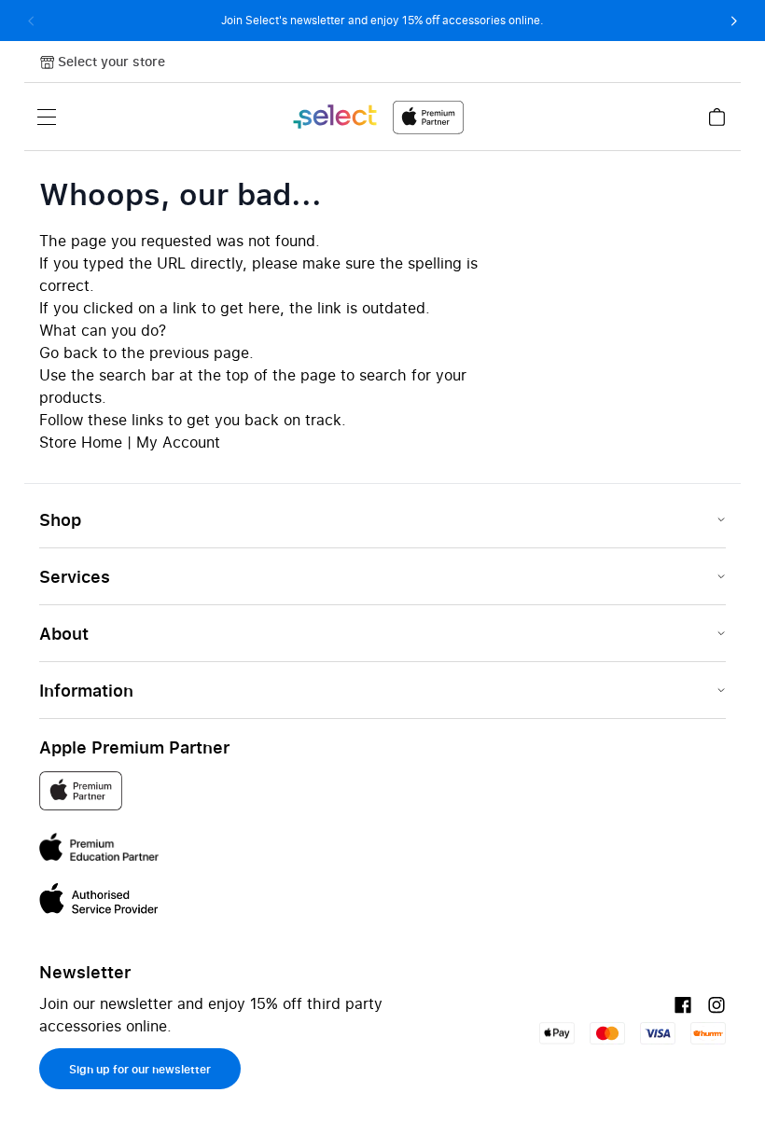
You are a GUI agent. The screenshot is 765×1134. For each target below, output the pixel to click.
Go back (68, 352)
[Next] (734, 20)
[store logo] (377, 117)
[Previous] (31, 20)
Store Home (80, 442)
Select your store (111, 61)
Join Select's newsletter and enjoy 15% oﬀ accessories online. (382, 20)
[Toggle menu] (46, 116)
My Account (178, 442)
